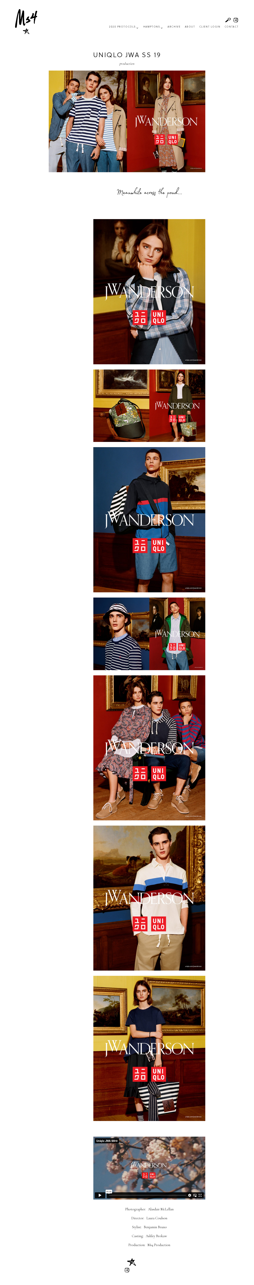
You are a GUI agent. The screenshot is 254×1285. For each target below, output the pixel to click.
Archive (174, 27)
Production (127, 63)
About (190, 27)
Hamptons (151, 27)
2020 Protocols (122, 27)
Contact (232, 27)
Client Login (210, 27)
